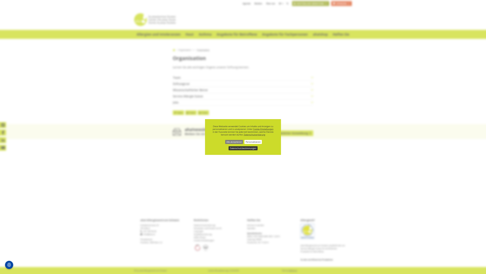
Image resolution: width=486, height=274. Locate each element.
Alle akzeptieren (234, 142)
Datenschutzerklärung (254, 134)
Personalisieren (253, 142)
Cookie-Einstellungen (263, 129)
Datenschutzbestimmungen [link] (243, 148)
